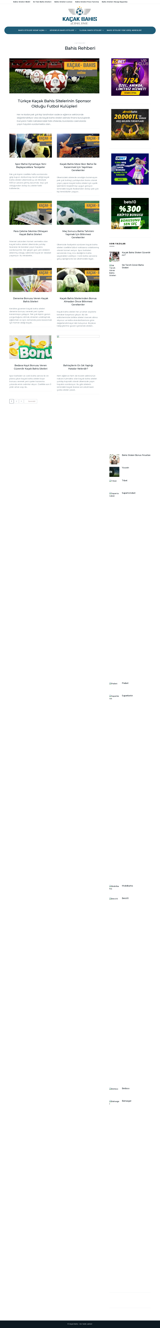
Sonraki (29, 401)
